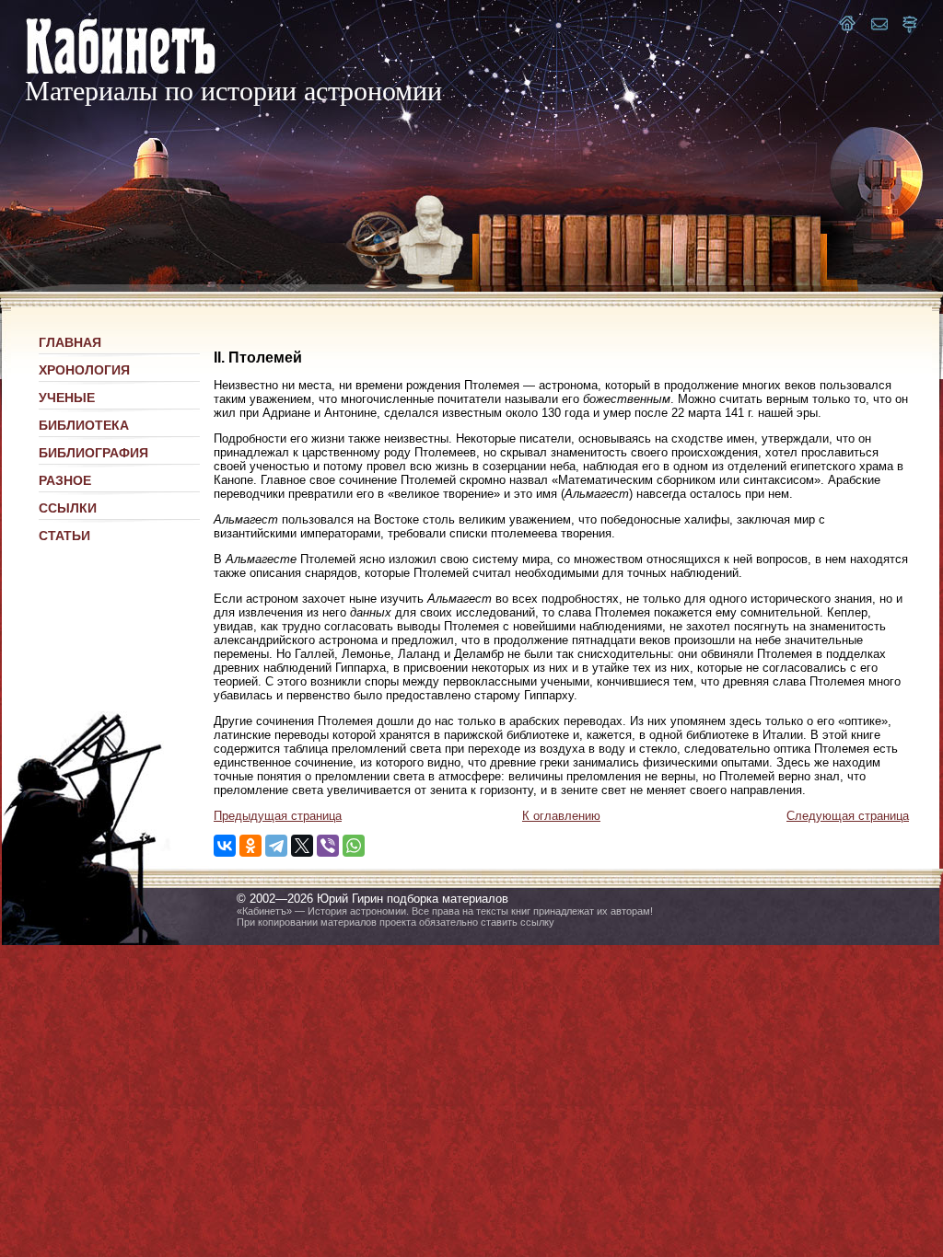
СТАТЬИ (64, 535)
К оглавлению (561, 816)
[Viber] (328, 846)
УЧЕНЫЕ (67, 397)
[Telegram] (276, 846)
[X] (302, 846)
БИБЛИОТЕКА (84, 425)
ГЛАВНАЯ (70, 342)
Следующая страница (847, 816)
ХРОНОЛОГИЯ (84, 370)
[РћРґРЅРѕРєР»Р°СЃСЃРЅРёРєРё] (250, 846)
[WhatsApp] (354, 846)
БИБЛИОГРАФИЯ (93, 452)
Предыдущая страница (278, 816)
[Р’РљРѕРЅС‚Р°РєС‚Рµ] (225, 846)
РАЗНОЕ (65, 480)
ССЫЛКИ (68, 508)
